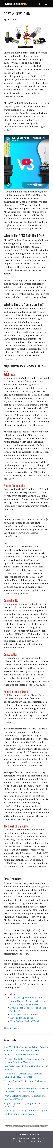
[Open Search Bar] (38, 3)
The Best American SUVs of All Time (21, 1054)
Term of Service (20, 1141)
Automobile (13, 1028)
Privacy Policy (34, 1141)
